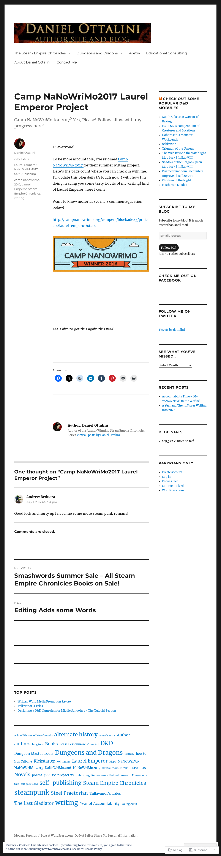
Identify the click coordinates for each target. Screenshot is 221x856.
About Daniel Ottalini (32, 62)
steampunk (31, 792)
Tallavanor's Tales (30, 706)
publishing (83, 775)
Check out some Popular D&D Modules (179, 103)
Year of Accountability (100, 803)
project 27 (65, 775)
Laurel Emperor (25, 164)
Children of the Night (176, 180)
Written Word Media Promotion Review (44, 701)
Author (123, 735)
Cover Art (93, 744)
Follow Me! (168, 248)
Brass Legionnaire (73, 744)
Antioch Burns (107, 735)
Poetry (134, 53)
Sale (16, 784)
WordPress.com (173, 490)
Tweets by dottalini (172, 330)
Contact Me (67, 62)
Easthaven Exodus (174, 185)
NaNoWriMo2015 (28, 768)
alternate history (76, 734)
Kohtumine (63, 761)
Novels (22, 775)
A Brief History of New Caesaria (33, 735)
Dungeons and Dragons (97, 53)
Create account (172, 472)
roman (125, 775)
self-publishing (60, 782)
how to (141, 754)
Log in (166, 477)
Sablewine (169, 144)
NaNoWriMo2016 (58, 768)
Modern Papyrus (25, 835)
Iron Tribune (23, 761)
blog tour (37, 744)
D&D (107, 743)
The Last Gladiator (34, 803)
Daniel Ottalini (24, 152)
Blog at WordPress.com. (57, 835)
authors (22, 743)
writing (19, 198)
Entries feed (170, 481)
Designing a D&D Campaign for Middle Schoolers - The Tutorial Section (67, 710)
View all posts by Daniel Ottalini (98, 435)
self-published (29, 784)
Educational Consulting (166, 53)
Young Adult (129, 803)
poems (37, 775)
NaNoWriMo (128, 761)
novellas (138, 767)
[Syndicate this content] (160, 99)
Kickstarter (44, 761)
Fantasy (129, 753)
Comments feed (173, 486)
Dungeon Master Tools (33, 753)
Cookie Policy (93, 849)
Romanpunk (139, 775)
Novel (124, 768)
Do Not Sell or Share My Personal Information (106, 835)
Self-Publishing (25, 174)
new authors (110, 768)
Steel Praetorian (69, 793)
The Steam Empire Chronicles (40, 53)
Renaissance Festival (105, 775)
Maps (112, 761)
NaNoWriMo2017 (26, 169)
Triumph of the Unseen (178, 148)
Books (51, 743)
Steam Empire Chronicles (114, 783)
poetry (50, 775)
